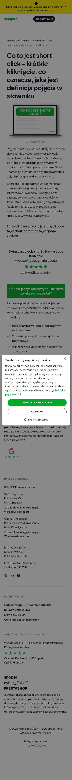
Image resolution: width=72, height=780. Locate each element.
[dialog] (36, 390)
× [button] (64, 358)
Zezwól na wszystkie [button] (37, 402)
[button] (36, 419)
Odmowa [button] (37, 411)
